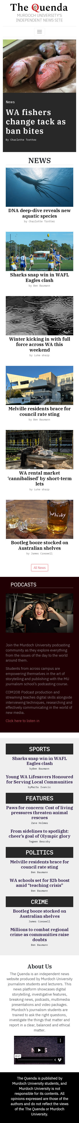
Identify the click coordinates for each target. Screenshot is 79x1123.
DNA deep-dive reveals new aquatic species (39, 213)
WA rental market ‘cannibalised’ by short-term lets (40, 478)
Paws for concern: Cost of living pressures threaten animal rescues (39, 812)
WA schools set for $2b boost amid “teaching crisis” (40, 882)
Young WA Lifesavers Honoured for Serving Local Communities (39, 779)
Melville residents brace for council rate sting (39, 411)
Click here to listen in (23, 720)
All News (40, 568)
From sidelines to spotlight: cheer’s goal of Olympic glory (40, 833)
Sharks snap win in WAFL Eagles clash (39, 277)
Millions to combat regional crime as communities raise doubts (39, 934)
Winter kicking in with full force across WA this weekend (39, 344)
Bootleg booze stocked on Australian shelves (39, 545)
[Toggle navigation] (39, 31)
